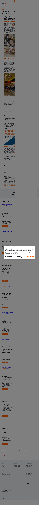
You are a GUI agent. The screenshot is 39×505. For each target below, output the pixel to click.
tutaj (18, 253)
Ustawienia (19, 256)
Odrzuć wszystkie (8, 256)
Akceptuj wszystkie (30, 256)
